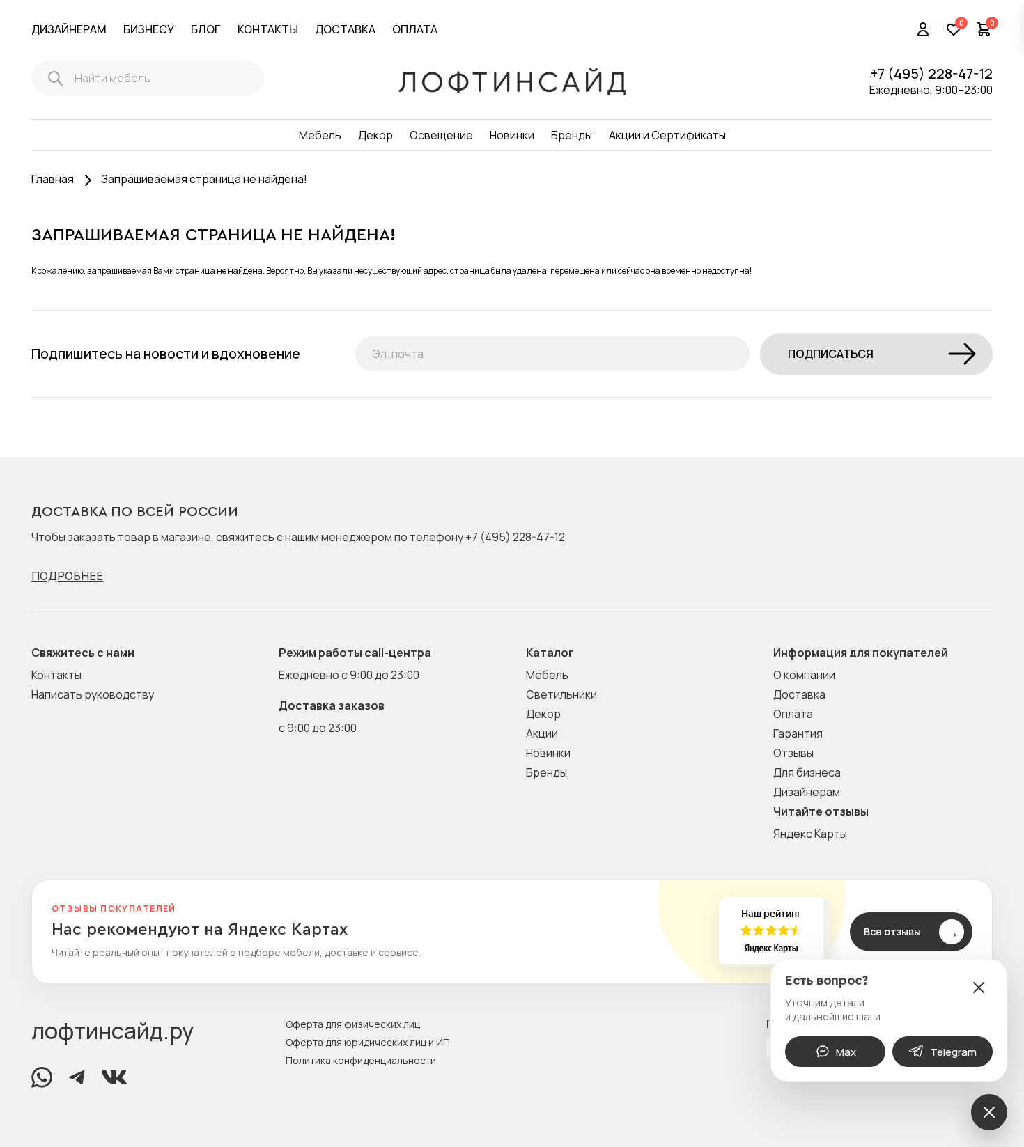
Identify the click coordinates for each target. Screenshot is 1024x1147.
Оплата (793, 714)
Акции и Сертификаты (667, 135)
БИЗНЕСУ (148, 29)
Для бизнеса (807, 772)
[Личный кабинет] (923, 29)
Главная (52, 179)
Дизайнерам (806, 792)
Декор (375, 135)
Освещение (441, 135)
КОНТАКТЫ (268, 29)
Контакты (56, 675)
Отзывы (793, 753)
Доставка (799, 694)
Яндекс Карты (810, 834)
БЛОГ (206, 29)
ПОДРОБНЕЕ (67, 576)
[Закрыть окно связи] (978, 987)
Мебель (320, 135)
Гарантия (798, 733)
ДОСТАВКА (345, 29)
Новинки (512, 135)
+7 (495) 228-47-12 (931, 73)
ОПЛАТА (414, 29)
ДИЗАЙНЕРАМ (69, 29)
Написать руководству (92, 694)
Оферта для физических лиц (353, 1024)
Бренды (571, 135)
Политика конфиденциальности (361, 1060)
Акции (542, 733)
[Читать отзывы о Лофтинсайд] (512, 931)
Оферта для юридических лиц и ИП (368, 1042)
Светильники (561, 694)
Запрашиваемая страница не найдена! (204, 179)
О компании (804, 675)
